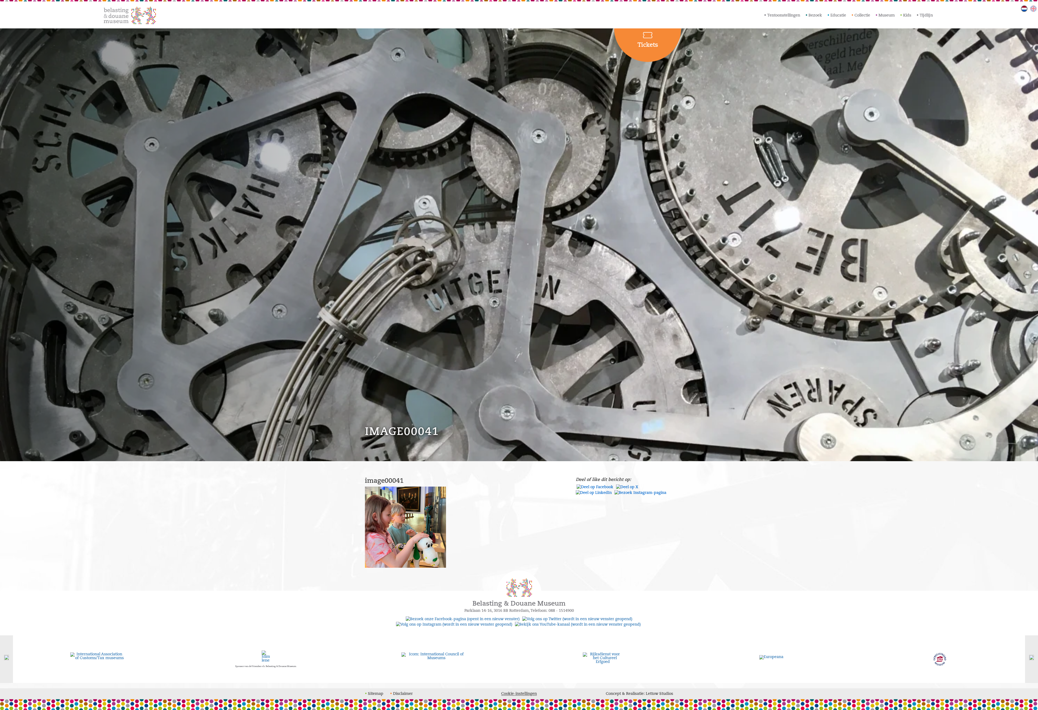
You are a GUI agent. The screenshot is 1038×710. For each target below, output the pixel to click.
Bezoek (815, 15)
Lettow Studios (659, 693)
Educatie (838, 15)
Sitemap (375, 693)
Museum (887, 15)
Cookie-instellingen (519, 693)
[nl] (1024, 8)
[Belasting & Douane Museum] (130, 15)
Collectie (862, 15)
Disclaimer (403, 693)
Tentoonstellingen (783, 15)
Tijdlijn (926, 15)
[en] (1033, 8)
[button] (6, 659)
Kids (907, 15)
